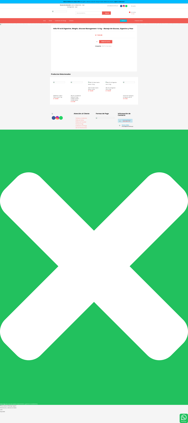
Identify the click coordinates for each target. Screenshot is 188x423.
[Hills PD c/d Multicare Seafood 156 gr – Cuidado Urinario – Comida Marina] (76, 87)
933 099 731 (126, 121)
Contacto (71, 20)
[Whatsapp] (126, 6)
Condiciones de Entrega (60, 20)
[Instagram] (124, 6)
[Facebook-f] (53, 118)
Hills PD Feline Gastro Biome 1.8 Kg (93, 88)
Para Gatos (176, 24)
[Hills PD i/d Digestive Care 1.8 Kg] (111, 83)
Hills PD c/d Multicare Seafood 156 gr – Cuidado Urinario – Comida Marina (76, 98)
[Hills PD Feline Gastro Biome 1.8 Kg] (94, 83)
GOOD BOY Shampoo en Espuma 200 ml (128, 96)
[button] (112, 6)
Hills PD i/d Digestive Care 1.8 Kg (110, 88)
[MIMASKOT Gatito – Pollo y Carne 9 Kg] (59, 87)
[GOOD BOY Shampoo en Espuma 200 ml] (129, 87)
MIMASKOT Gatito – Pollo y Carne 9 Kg (58, 96)
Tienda (50, 20)
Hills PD (181, 24)
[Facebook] (121, 6)
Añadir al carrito (105, 41)
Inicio (44, 20)
